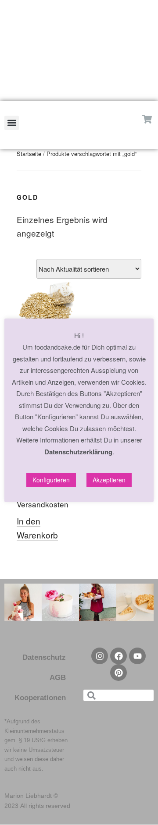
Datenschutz (44, 657)
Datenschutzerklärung (78, 452)
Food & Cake (79, 49)
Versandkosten (42, 504)
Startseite (29, 153)
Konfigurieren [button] (51, 479)
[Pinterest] (79, 94)
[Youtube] (137, 656)
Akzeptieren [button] (109, 479)
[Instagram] (65, 94)
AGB (58, 677)
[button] (11, 123)
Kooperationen (40, 698)
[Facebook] (93, 94)
